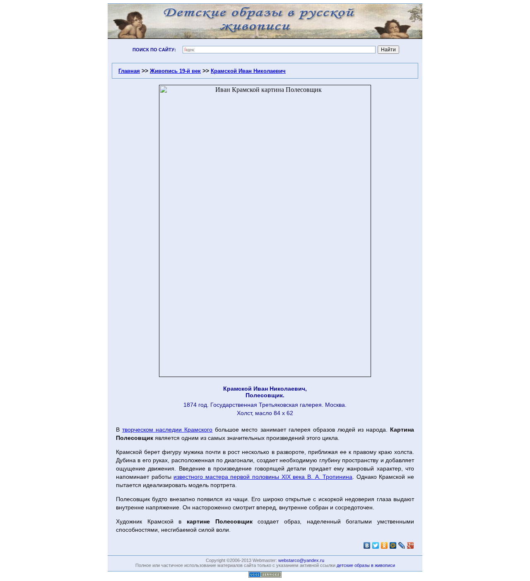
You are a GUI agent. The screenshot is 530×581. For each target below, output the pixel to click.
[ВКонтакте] (367, 545)
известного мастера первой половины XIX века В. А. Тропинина (262, 476)
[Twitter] (375, 545)
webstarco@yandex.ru (301, 560)
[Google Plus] (410, 545)
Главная (129, 71)
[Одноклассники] (384, 545)
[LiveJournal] (402, 545)
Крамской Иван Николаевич (248, 71)
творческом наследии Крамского (167, 429)
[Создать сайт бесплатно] (265, 575)
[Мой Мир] (393, 545)
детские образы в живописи (366, 565)
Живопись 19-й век (175, 71)
